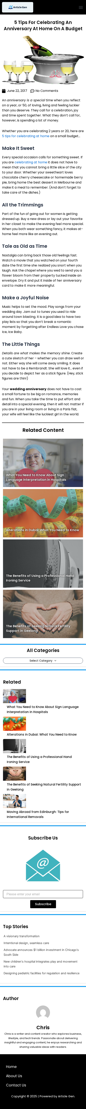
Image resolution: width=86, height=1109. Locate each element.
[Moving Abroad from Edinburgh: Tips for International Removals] (14, 801)
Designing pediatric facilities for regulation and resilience (41, 973)
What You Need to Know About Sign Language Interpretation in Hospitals (36, 477)
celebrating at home (31, 162)
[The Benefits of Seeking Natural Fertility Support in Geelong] (14, 774)
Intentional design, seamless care (26, 943)
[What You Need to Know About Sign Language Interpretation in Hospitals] (14, 696)
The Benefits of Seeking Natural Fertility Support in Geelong (44, 787)
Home (11, 1066)
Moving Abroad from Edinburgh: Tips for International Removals (38, 814)
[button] (80, 7)
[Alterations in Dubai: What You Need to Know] (14, 724)
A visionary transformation (22, 936)
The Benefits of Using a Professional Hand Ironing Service (39, 759)
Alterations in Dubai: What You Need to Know (42, 530)
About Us (14, 1075)
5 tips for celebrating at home (25, 136)
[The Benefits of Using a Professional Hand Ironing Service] (14, 746)
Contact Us (16, 1085)
